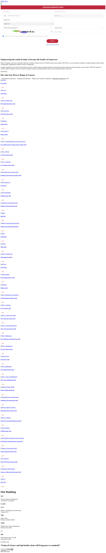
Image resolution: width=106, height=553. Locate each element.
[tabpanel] (53, 145)
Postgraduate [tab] (24, 78)
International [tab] (58, 78)
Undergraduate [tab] (8, 78)
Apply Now (4, 550)
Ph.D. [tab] (67, 78)
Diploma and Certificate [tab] (41, 78)
